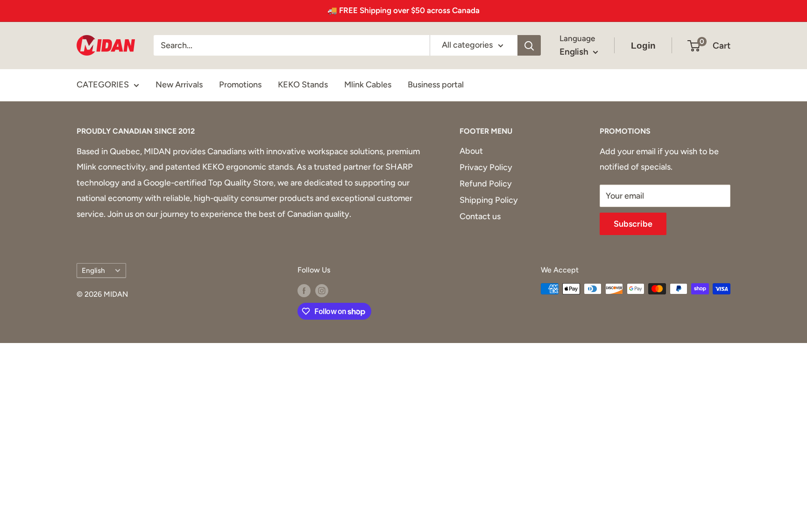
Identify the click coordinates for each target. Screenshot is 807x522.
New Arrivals (179, 84)
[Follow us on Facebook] (304, 290)
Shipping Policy (489, 200)
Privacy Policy (486, 167)
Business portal (436, 84)
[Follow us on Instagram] (321, 290)
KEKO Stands (303, 84)
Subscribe (633, 224)
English (93, 270)
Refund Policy (486, 184)
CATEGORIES (103, 84)
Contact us (480, 216)
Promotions (240, 84)
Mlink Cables (367, 84)
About (471, 151)
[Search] (529, 45)
